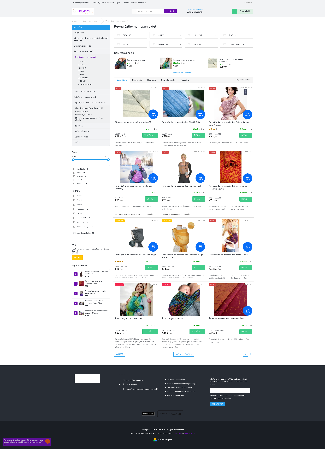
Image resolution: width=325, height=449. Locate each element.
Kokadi (81, 213)
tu (5, 444)
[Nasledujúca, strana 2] (245, 354)
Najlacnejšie (137, 80)
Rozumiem (48, 441)
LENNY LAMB (83, 78)
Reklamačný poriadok (175, 395)
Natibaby (82, 222)
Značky (77, 142)
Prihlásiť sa (217, 404)
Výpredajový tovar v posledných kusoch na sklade (91, 39)
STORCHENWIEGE (85, 84)
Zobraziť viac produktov (182, 72)
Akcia (81, 172)
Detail (197, 135)
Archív (77, 257)
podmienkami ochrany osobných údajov (227, 396)
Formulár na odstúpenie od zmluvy (181, 391)
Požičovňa (78, 126)
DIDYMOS (81, 61)
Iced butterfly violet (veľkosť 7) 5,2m (129, 214)
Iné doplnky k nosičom (83, 115)
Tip (79, 180)
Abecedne (185, 80)
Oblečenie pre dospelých (84, 91)
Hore (120, 354)
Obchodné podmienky (80, 3)
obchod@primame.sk (134, 380)
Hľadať (170, 11)
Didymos (82, 196)
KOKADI (81, 75)
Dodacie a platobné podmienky (134, 3)
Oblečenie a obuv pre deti (85, 97)
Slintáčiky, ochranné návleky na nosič (89, 108)
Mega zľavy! (79, 32)
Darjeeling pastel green (171, 214)
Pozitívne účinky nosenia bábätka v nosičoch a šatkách (90, 250)
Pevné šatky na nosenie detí (85, 57)
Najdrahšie (151, 80)
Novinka (81, 176)
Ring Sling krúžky (81, 111)
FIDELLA (81, 71)
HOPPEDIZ (82, 68)
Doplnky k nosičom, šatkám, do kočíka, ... (91, 102)
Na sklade (83, 169)
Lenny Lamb (83, 218)
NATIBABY (82, 81)
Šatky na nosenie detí (83, 51)
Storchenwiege (85, 226)
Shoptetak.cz (189, 433)
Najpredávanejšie (168, 80)
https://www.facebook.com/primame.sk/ (142, 389)
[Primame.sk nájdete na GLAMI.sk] (148, 413)
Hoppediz (82, 209)
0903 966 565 (131, 384)
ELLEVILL (81, 65)
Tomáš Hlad (177, 433)
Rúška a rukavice (81, 137)
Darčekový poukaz (82, 131)
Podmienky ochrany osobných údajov (106, 3)
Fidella (81, 204)
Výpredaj (82, 183)
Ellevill (81, 200)
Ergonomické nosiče (82, 46)
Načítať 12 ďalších (183, 354)
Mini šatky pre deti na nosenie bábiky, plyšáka (89, 119)
